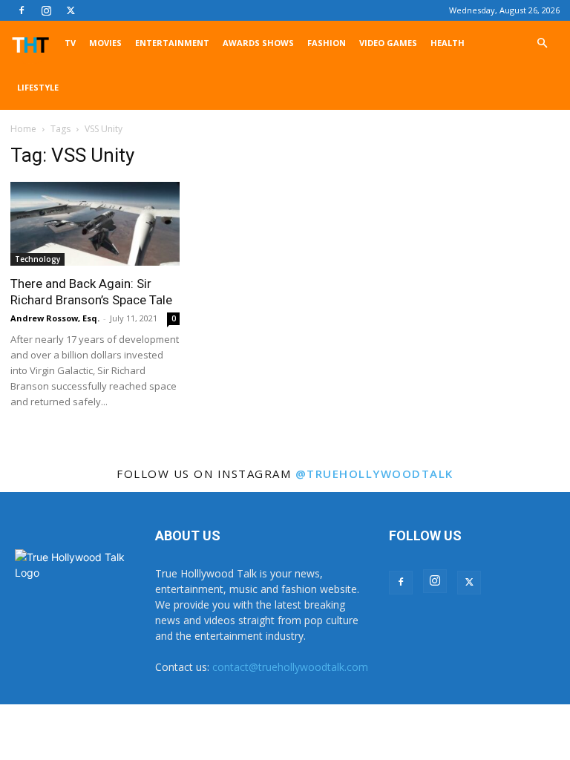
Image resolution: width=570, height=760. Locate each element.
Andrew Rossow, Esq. (54, 318)
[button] (542, 43)
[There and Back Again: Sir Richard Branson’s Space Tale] (95, 224)
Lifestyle (38, 87)
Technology (37, 259)
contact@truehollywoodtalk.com (290, 667)
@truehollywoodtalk (374, 473)
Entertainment (172, 42)
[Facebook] (21, 10)
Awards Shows (258, 42)
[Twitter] (70, 10)
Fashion (326, 42)
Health (447, 42)
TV (70, 42)
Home (23, 128)
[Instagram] (46, 10)
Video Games (388, 42)
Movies (105, 42)
